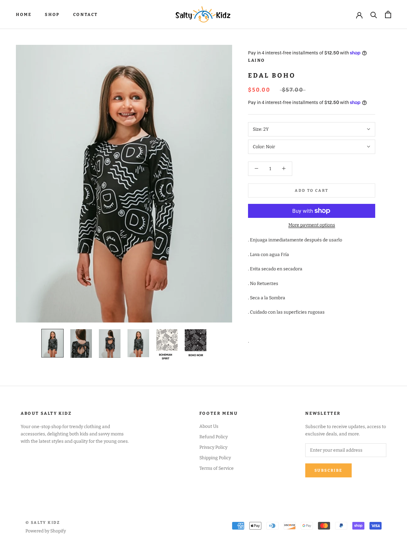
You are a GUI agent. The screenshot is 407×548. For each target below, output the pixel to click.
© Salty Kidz (42, 522)
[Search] (373, 14)
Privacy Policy (213, 447)
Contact (85, 14)
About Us (208, 426)
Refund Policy (213, 437)
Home (23, 14)
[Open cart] (388, 14)
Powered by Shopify (45, 531)
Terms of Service (216, 468)
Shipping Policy (215, 458)
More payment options (311, 225)
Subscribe (328, 470)
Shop (52, 14)
